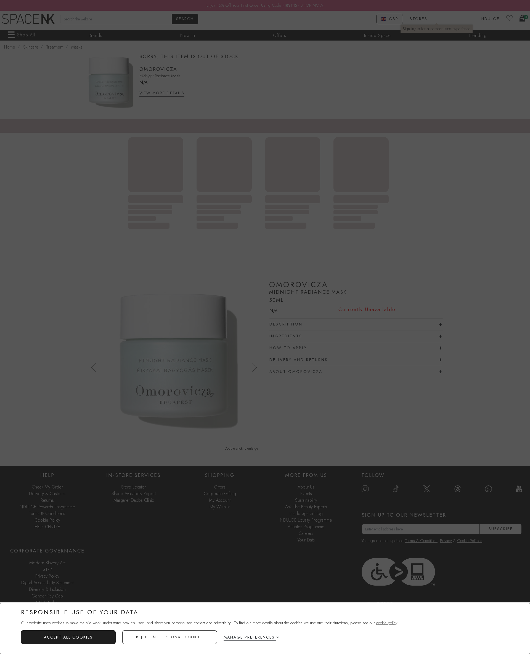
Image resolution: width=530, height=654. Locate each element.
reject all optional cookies (169, 637)
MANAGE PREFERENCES (249, 637)
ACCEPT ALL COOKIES (68, 637)
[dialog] (265, 628)
